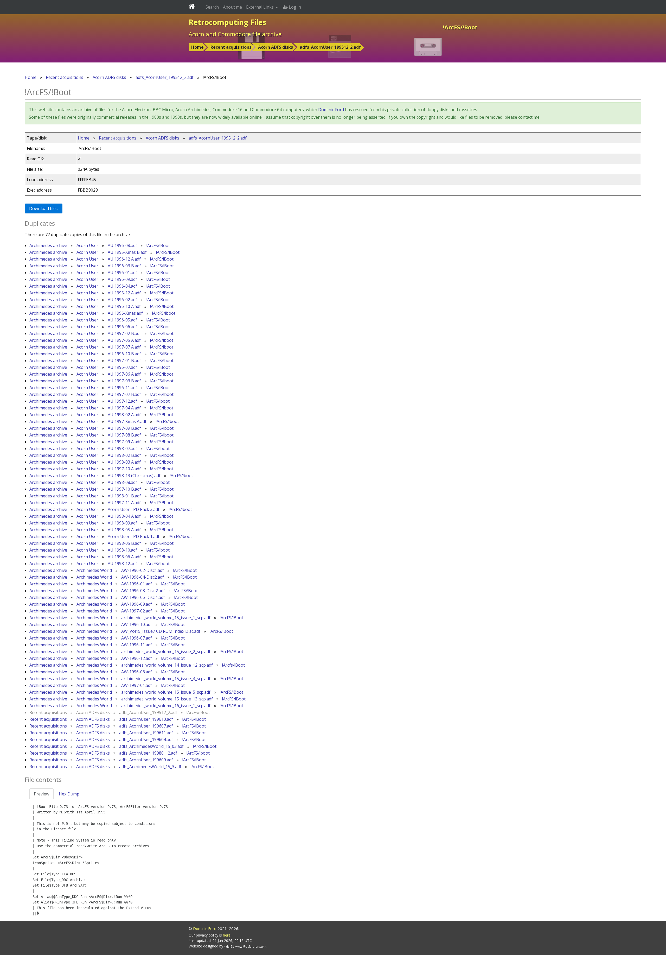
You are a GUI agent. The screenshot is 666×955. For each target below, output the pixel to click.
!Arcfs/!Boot (233, 665)
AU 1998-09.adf (122, 523)
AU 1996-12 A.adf (124, 259)
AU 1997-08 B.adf (124, 435)
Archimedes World (94, 570)
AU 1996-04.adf (122, 286)
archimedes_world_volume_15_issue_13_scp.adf (167, 699)
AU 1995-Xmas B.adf (127, 252)
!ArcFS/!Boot (158, 245)
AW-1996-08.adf (136, 672)
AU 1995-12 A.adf (124, 293)
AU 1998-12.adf (122, 563)
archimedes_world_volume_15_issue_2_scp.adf (165, 651)
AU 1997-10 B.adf (124, 489)
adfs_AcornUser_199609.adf (146, 760)
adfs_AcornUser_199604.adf (146, 739)
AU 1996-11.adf (122, 387)
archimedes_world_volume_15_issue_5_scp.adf (165, 692)
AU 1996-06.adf (122, 327)
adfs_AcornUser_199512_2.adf (330, 47)
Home (197, 47)
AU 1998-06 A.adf (124, 557)
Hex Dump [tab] (69, 794)
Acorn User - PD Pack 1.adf (133, 536)
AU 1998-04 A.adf (124, 516)
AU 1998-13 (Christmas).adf (134, 475)
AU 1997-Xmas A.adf (127, 421)
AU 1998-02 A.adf (124, 415)
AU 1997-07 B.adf (124, 394)
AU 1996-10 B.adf (124, 354)
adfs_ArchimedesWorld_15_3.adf (150, 766)
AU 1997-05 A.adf (124, 340)
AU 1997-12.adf (122, 401)
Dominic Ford (331, 109)
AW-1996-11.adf (136, 645)
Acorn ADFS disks (275, 47)
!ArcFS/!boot (163, 313)
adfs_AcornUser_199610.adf (146, 719)
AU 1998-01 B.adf (124, 496)
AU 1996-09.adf (122, 279)
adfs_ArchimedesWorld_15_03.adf (151, 746)
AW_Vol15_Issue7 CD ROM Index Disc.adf (160, 631)
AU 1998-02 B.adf (124, 455)
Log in (294, 7)
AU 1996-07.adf (122, 367)
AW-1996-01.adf (136, 584)
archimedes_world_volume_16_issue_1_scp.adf (165, 706)
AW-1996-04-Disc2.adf (142, 577)
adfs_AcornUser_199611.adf (146, 733)
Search (212, 7)
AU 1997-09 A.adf (124, 442)
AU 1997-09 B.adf (124, 428)
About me (232, 7)
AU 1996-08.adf (122, 245)
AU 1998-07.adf (122, 448)
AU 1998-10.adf (122, 550)
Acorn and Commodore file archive (235, 34)
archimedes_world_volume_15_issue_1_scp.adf (165, 618)
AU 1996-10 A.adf (124, 306)
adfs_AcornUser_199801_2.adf (148, 753)
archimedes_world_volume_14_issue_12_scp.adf (167, 665)
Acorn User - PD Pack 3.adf (133, 509)
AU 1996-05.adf (122, 320)
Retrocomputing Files (227, 22)
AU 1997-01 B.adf (124, 360)
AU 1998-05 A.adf (124, 530)
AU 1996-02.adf (122, 299)
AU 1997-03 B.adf (124, 381)
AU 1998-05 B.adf (124, 543)
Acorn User (87, 245)
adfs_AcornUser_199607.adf (146, 726)
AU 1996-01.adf (122, 272)
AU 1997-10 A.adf (124, 469)
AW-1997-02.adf (136, 611)
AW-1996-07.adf (136, 638)
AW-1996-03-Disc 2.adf (143, 590)
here (226, 935)
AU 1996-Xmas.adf (125, 313)
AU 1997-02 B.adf (124, 333)
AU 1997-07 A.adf (124, 347)
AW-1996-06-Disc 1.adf (143, 597)
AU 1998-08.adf (122, 482)
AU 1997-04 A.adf (124, 408)
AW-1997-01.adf (136, 685)
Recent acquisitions (230, 47)
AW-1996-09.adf (136, 604)
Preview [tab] (41, 794)
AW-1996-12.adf (136, 658)
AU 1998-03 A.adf (124, 462)
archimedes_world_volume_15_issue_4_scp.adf (165, 678)
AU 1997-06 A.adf (124, 374)
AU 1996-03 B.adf (124, 266)
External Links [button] (260, 7)
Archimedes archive (48, 245)
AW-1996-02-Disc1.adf (142, 570)
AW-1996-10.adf (136, 624)
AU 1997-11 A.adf (124, 502)
